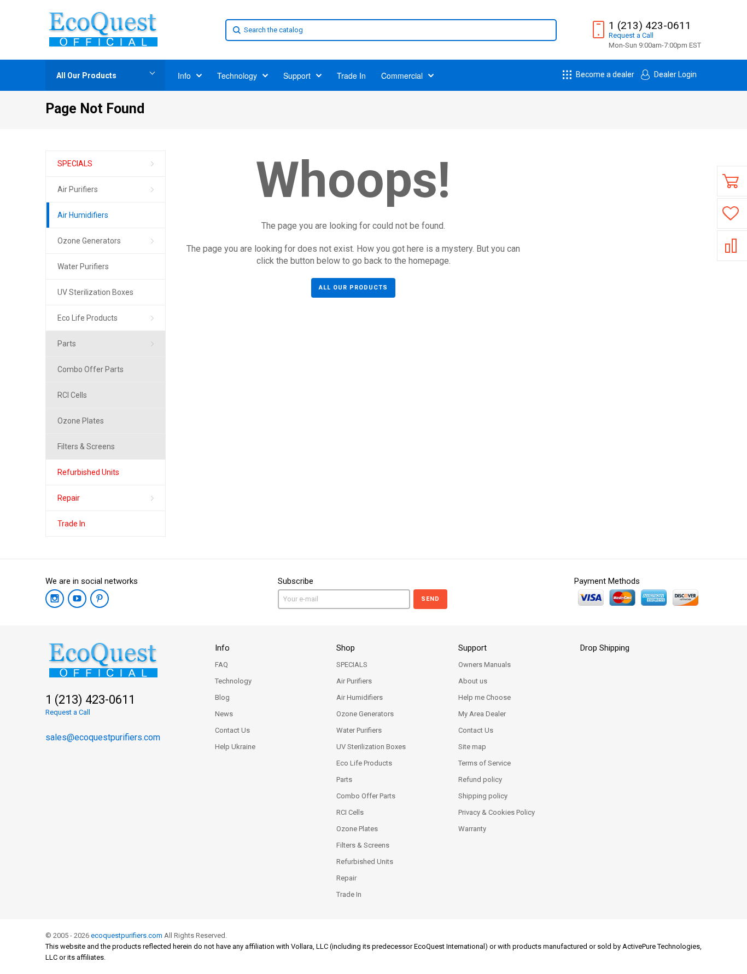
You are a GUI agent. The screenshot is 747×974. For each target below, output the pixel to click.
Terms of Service (484, 763)
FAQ (221, 664)
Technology (233, 681)
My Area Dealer (482, 714)
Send (430, 598)
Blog (222, 697)
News (224, 714)
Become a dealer (604, 74)
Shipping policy (482, 796)
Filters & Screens (362, 845)
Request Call (631, 35)
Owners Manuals (484, 664)
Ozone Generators (365, 714)
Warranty (472, 829)
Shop (345, 648)
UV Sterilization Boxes (371, 747)
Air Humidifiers (359, 697)
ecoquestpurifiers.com (126, 935)
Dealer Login (674, 74)
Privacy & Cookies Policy (496, 812)
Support (472, 648)
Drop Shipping (604, 648)
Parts (344, 779)
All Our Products (86, 75)
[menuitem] (105, 164)
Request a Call (67, 712)
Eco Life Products (364, 763)
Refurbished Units (364, 861)
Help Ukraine (235, 747)
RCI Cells (350, 812)
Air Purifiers (354, 681)
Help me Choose (484, 697)
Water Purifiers (359, 730)
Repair (346, 878)
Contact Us (232, 730)
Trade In (348, 894)
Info (222, 648)
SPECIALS (351, 664)
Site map (472, 747)
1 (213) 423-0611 (650, 26)
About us (472, 681)
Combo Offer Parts (365, 796)
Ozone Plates (357, 829)
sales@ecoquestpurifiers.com (102, 737)
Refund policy (480, 779)
